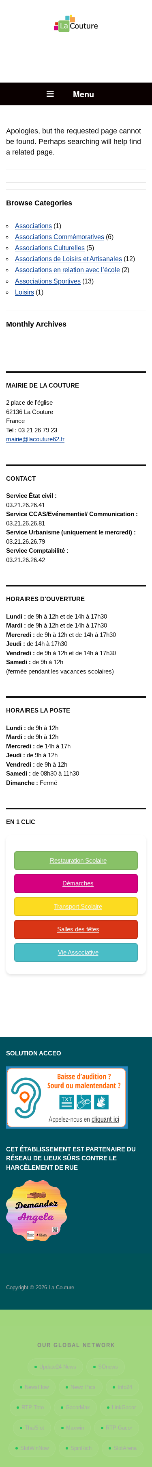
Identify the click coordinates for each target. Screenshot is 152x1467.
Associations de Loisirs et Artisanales (68, 258)
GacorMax (78, 1407)
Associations (33, 225)
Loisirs (24, 292)
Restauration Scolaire (78, 860)
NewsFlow (37, 1387)
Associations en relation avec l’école (67, 269)
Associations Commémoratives (59, 236)
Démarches (78, 883)
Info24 (125, 1387)
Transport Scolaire (78, 906)
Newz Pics (83, 1387)
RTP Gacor (119, 1428)
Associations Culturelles (50, 247)
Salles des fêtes (78, 929)
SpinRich (81, 1448)
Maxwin (75, 1428)
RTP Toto (32, 1407)
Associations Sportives (48, 281)
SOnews (108, 1367)
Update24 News (57, 1367)
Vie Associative (78, 952)
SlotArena (125, 1448)
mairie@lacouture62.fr (35, 439)
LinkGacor (124, 1407)
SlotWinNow (34, 1448)
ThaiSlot (34, 1428)
